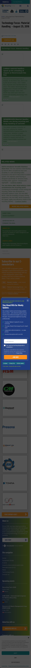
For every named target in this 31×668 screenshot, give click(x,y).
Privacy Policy (19, 353)
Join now (15, 357)
